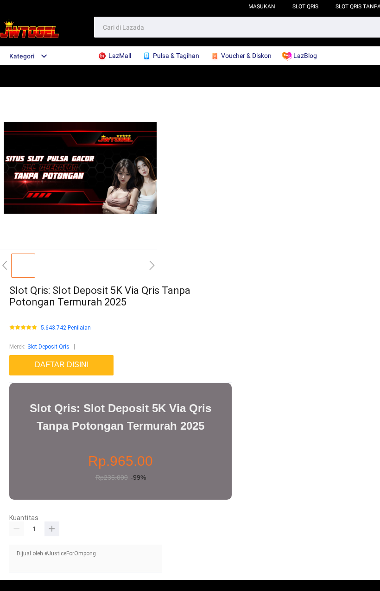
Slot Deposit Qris (48, 346)
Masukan (261, 6)
